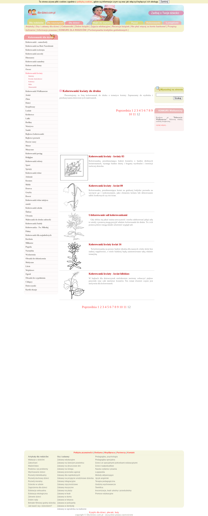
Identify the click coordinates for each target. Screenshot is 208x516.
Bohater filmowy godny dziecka (42, 503)
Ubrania (29, 216)
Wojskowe (30, 270)
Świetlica (99, 487)
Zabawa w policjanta (66, 503)
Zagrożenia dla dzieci (37, 487)
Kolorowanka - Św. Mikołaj (37, 227)
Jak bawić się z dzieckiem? (40, 506)
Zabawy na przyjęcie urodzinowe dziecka (75, 478)
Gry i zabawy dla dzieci (47, 26)
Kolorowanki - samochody (36, 42)
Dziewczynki (31, 286)
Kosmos (29, 181)
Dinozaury (30, 58)
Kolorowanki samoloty (35, 61)
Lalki (28, 118)
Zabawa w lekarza (65, 500)
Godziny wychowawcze (105, 484)
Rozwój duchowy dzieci (38, 478)
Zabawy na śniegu (65, 469)
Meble (28, 185)
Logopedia (100, 472)
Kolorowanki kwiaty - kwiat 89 (106, 185)
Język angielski (102, 478)
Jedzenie (29, 177)
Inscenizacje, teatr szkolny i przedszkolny (113, 490)
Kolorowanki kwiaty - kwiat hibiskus (109, 273)
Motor (28, 146)
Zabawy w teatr (64, 493)
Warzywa (29, 126)
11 (135, 114)
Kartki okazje (31, 290)
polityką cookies (84, 1)
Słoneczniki (32, 87)
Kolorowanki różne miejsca (37, 200)
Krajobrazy (30, 107)
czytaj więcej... (161, 125)
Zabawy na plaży (64, 490)
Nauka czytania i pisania (106, 469)
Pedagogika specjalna (105, 460)
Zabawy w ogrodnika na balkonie (71, 509)
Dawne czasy (31, 142)
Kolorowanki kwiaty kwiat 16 (105, 244)
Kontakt (131, 452)
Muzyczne (30, 149)
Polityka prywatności (83, 452)
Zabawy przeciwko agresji (68, 472)
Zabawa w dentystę (65, 506)
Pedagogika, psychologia (106, 457)
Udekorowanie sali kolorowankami (108, 215)
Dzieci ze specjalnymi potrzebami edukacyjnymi (116, 463)
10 (131, 114)
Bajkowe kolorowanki (35, 134)
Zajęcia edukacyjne (100, 26)
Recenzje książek (120, 26)
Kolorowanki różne (33, 173)
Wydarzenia (31, 255)
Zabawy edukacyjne (66, 460)
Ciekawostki (67, 26)
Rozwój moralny (35, 481)
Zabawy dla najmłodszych (68, 475)
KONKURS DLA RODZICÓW (72, 30)
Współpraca (109, 452)
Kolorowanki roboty (34, 161)
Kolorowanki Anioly (34, 223)
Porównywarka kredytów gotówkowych (107, 30)
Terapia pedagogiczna (105, 481)
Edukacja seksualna (37, 490)
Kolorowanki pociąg (34, 153)
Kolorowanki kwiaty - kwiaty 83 (106, 156)
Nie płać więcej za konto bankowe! (148, 26)
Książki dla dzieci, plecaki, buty (104, 512)
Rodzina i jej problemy (38, 469)
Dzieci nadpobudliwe (104, 466)
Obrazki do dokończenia (36, 258)
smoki (28, 204)
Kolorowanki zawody (34, 54)
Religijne (29, 157)
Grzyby (29, 192)
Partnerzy (121, 452)
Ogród (28, 274)
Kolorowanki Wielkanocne (37, 91)
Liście (28, 266)
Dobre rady (33, 500)
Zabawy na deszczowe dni (69, 466)
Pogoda (29, 247)
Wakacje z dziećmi (36, 460)
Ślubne (28, 212)
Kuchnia (29, 239)
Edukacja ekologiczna (38, 493)
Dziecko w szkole (35, 484)
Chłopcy (29, 282)
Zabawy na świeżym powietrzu (70, 463)
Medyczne (30, 262)
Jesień (28, 95)
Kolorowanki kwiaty (34, 73)
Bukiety (31, 76)
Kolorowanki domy (34, 65)
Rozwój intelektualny (37, 475)
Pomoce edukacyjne (104, 493)
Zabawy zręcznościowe (67, 484)
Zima (28, 99)
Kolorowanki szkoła (34, 208)
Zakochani (32, 463)
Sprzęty (29, 169)
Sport (28, 165)
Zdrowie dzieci (34, 497)
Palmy (28, 231)
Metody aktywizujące (104, 475)
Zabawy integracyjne (66, 481)
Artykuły (30, 26)
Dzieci (28, 103)
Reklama (98, 452)
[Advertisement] (122, 58)
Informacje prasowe (47, 30)
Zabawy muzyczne (65, 487)
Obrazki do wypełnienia (35, 278)
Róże (30, 84)
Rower (28, 196)
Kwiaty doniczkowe (35, 79)
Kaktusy (31, 82)
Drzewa (29, 188)
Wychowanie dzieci (36, 472)
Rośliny (29, 122)
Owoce (28, 69)
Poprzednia (124, 110)
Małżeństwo (33, 466)
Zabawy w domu (64, 497)
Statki (28, 130)
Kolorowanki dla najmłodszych (39, 235)
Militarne (29, 243)
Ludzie (28, 111)
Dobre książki (82, 26)
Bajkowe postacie (33, 138)
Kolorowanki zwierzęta (35, 50)
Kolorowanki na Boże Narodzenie (39, 46)
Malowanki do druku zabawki (38, 220)
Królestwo (30, 114)
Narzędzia (30, 251)
